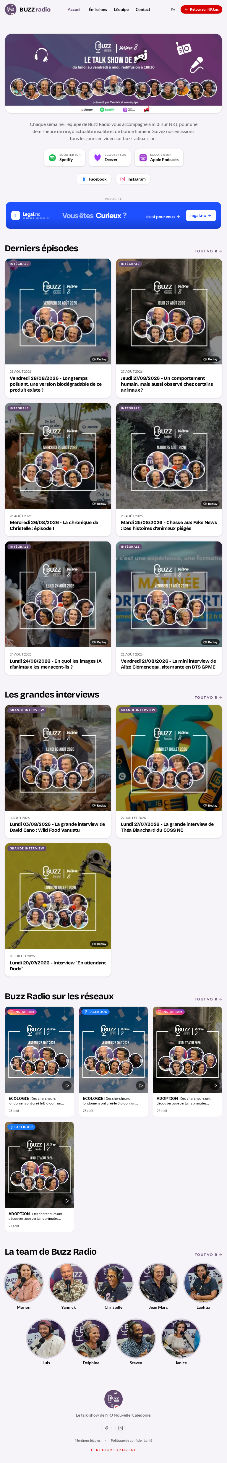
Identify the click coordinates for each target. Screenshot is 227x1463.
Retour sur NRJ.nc (204, 9)
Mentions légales (87, 1440)
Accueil (75, 9)
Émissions (98, 9)
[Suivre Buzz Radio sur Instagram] (120, 1428)
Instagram (136, 178)
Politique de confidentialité (131, 1440)
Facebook (98, 178)
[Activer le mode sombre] (173, 9)
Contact (143, 9)
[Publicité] (113, 215)
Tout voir (206, 251)
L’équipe (121, 9)
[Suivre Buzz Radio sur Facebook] (106, 1428)
